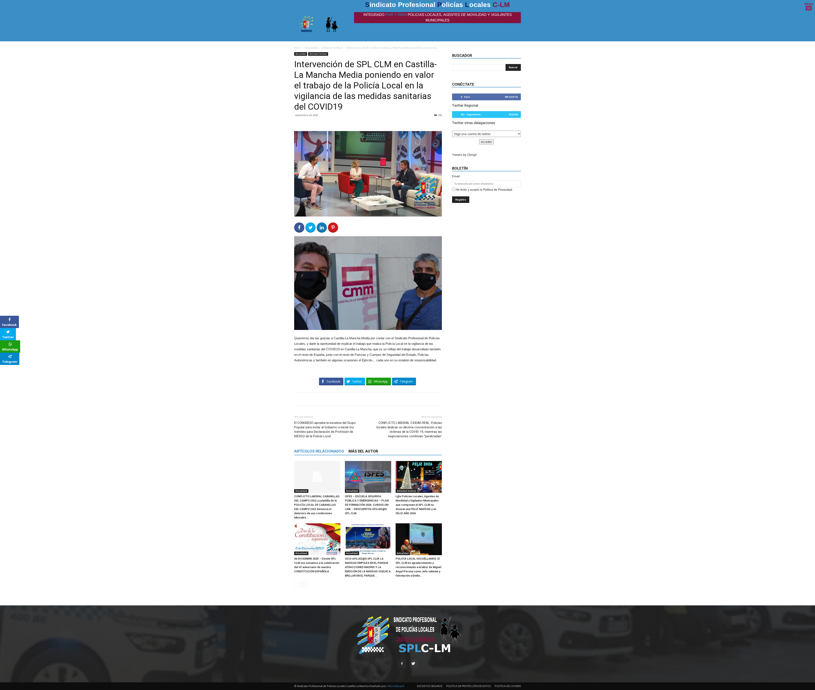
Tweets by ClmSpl (464, 155)
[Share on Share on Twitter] (310, 227)
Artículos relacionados (319, 451)
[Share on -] (322, 227)
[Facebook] (402, 663)
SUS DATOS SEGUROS (429, 686)
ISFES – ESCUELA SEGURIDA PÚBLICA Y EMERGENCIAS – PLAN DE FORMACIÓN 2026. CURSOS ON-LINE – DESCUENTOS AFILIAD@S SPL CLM (367, 505)
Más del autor (363, 451)
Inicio (297, 48)
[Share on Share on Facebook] (299, 227)
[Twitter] (413, 663)
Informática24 (395, 686)
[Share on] (4, 369)
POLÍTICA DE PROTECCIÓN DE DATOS (468, 686)
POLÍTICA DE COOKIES (508, 686)
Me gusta (511, 96)
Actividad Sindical (332, 48)
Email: (456, 176)
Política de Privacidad (497, 189)
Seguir (513, 114)
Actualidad (311, 48)
